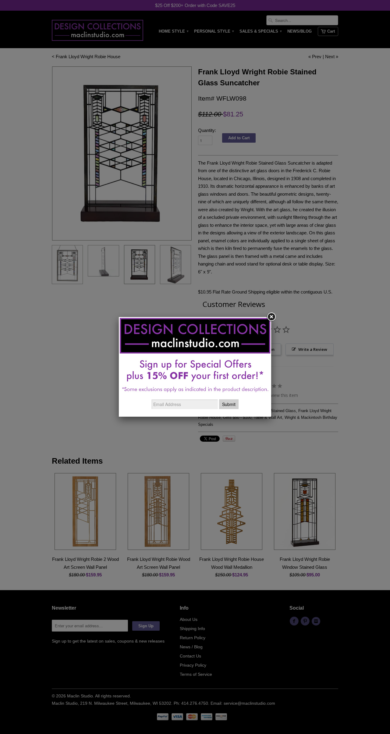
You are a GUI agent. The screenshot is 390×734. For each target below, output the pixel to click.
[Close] (271, 317)
